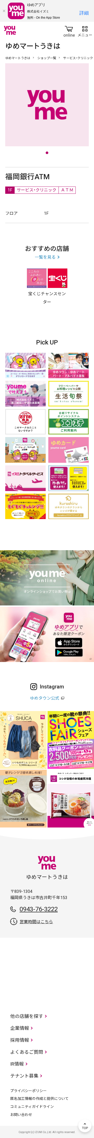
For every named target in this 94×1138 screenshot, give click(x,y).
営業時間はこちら (36, 921)
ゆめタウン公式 (44, 698)
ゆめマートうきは (17, 58)
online (69, 30)
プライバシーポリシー (28, 1091)
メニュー (85, 30)
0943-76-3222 (39, 909)
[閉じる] (3, 10)
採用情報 (19, 1040)
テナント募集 (24, 1076)
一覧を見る (45, 257)
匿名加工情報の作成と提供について (39, 1098)
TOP (84, 1125)
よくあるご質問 (26, 1052)
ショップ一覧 (46, 58)
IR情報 (17, 1064)
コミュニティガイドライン (32, 1107)
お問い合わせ (21, 1115)
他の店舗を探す (26, 1016)
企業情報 (19, 1028)
